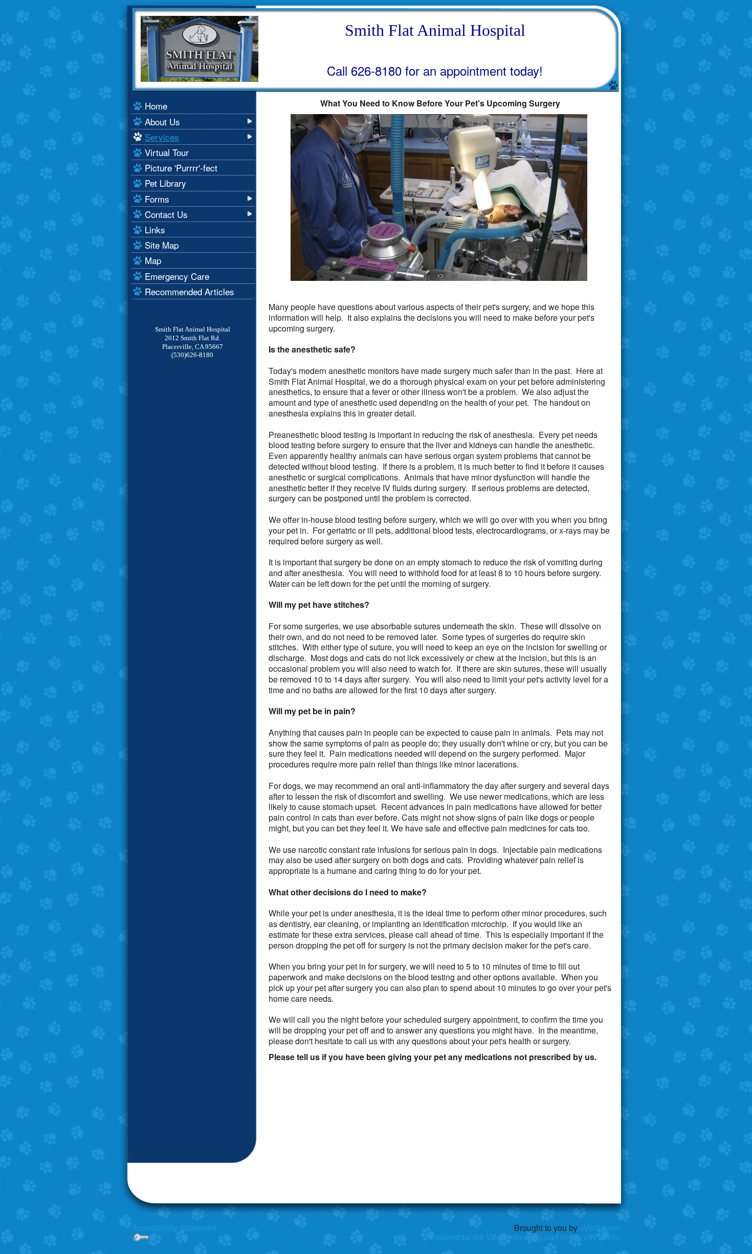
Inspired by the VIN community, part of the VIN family (525, 1237)
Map (153, 260)
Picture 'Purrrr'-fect (181, 167)
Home (156, 105)
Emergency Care (177, 276)
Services (162, 136)
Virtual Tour (167, 152)
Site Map (162, 244)
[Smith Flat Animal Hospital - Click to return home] (199, 48)
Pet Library (165, 183)
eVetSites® (600, 1228)
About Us (162, 121)
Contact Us (166, 214)
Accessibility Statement (174, 1228)
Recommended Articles (189, 291)
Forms (157, 198)
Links (155, 229)
